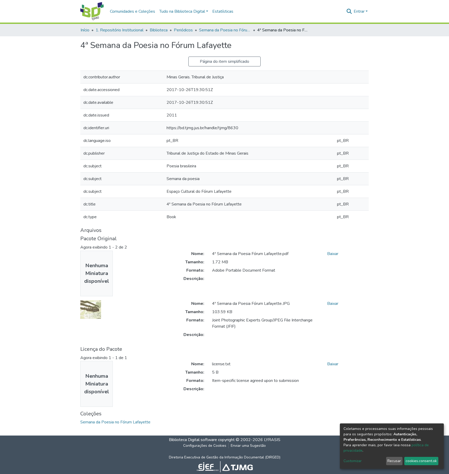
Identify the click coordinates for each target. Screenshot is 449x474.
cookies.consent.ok (421, 460)
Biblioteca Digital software (193, 440)
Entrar (359, 11)
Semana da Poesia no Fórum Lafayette (225, 30)
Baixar (332, 254)
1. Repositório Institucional (119, 30)
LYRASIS (272, 440)
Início (85, 30)
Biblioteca (159, 30)
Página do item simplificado (224, 61)
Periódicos (183, 30)
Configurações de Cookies (204, 445)
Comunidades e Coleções (132, 11)
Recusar (394, 460)
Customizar (353, 460)
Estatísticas (222, 11)
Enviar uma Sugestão (248, 445)
